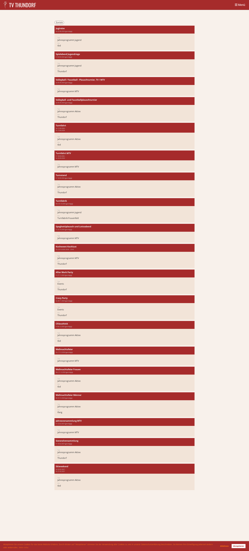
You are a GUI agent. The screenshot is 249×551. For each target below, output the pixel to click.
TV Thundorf (22, 5)
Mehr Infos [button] (23, 547)
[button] (124, 38)
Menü (241, 4)
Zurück (59, 22)
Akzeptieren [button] (238, 546)
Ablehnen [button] (224, 546)
